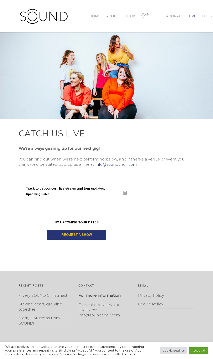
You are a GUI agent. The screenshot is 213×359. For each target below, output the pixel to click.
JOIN (145, 14)
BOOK (130, 16)
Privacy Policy (151, 295)
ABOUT (112, 16)
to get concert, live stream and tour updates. (65, 188)
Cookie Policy (150, 304)
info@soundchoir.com (116, 164)
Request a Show (76, 234)
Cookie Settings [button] (174, 350)
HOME (94, 16)
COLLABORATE (170, 16)
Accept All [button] (198, 350)
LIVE (192, 16)
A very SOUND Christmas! (43, 295)
